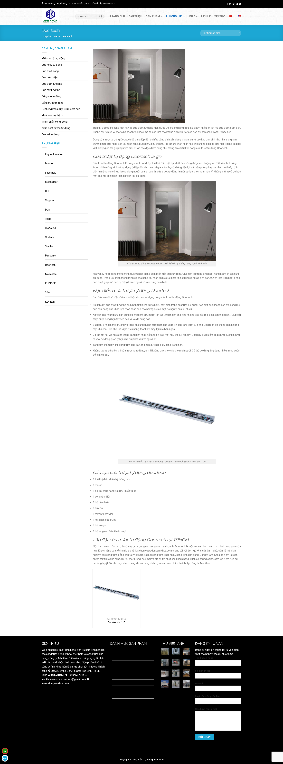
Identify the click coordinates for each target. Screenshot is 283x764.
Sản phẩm (153, 16)
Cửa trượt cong (50, 71)
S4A (47, 292)
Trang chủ (117, 16)
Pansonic (50, 255)
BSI (47, 191)
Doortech (50, 264)
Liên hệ (206, 16)
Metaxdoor (51, 181)
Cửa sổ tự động (50, 134)
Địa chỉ (199, 683)
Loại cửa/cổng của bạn (207, 696)
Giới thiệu (135, 16)
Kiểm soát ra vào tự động (56, 128)
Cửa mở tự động (51, 90)
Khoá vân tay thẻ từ (52, 115)
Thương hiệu (175, 16)
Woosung (50, 228)
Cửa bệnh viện (49, 77)
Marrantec (51, 274)
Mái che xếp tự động (53, 58)
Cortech (49, 237)
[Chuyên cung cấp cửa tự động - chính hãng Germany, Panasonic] (56, 16)
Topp (48, 218)
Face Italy (50, 172)
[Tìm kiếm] (101, 16)
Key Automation (54, 154)
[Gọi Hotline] (5, 751)
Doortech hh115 (116, 622)
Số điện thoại (202, 670)
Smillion (49, 246)
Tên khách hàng (204, 658)
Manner (49, 163)
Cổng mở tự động (51, 96)
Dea (47, 209)
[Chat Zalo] (5, 758)
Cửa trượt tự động (52, 83)
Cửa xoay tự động (52, 64)
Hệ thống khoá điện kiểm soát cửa (61, 109)
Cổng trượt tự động (52, 102)
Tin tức (219, 16)
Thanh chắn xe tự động (54, 121)
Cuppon (49, 200)
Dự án (193, 16)
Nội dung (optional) (206, 709)
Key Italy (50, 301)
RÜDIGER (50, 283)
